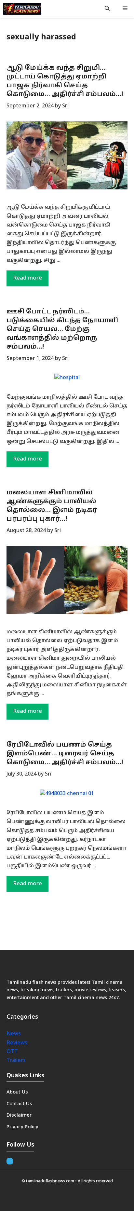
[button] (107, 9)
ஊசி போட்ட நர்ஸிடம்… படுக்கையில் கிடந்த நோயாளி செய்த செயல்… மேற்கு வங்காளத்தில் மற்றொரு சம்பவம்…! (62, 329)
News (14, 1034)
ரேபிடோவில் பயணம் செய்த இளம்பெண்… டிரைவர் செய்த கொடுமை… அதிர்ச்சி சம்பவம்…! (65, 753)
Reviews (17, 1043)
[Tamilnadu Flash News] (22, 9)
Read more (27, 278)
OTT (12, 1052)
